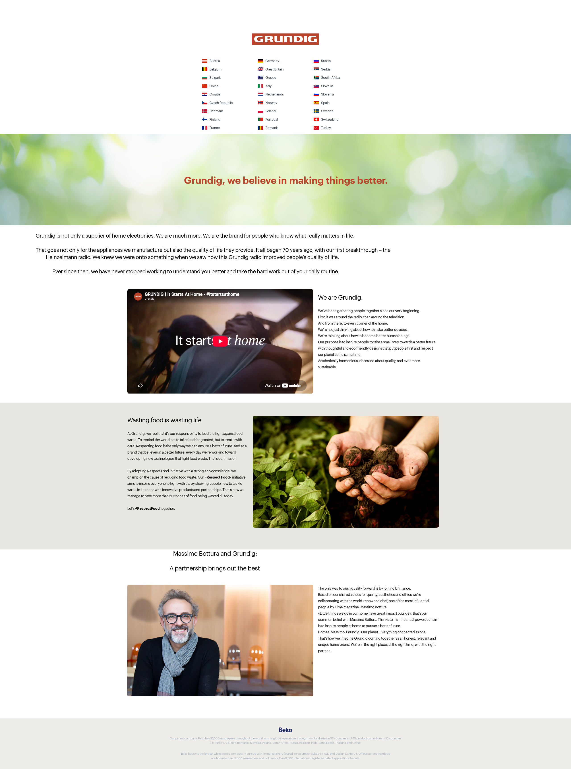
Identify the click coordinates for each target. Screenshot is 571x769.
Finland (214, 119)
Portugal (271, 119)
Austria (214, 60)
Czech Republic (221, 102)
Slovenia (327, 94)
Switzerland (330, 119)
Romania (272, 127)
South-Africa (330, 77)
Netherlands (274, 94)
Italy (268, 85)
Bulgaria (215, 77)
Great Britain (274, 69)
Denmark (216, 110)
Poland (270, 110)
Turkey (326, 127)
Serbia (326, 69)
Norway (271, 102)
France (214, 127)
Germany (272, 60)
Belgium (215, 69)
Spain (325, 102)
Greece (270, 77)
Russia (326, 60)
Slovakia (327, 85)
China (213, 85)
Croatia (214, 94)
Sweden (327, 110)
